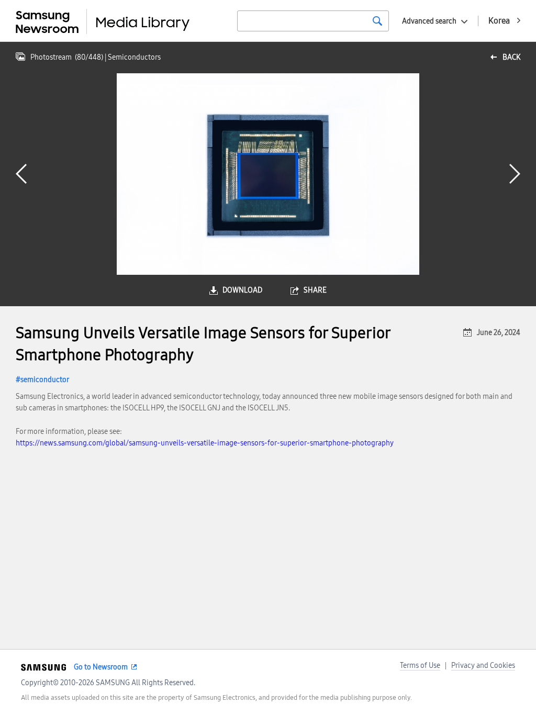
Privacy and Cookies (483, 665)
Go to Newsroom (101, 667)
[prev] (21, 174)
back (511, 57)
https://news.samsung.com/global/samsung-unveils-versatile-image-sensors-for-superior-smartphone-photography (205, 443)
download (242, 290)
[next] (514, 174)
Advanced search (429, 21)
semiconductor (44, 379)
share (315, 290)
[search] (377, 21)
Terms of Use (420, 665)
